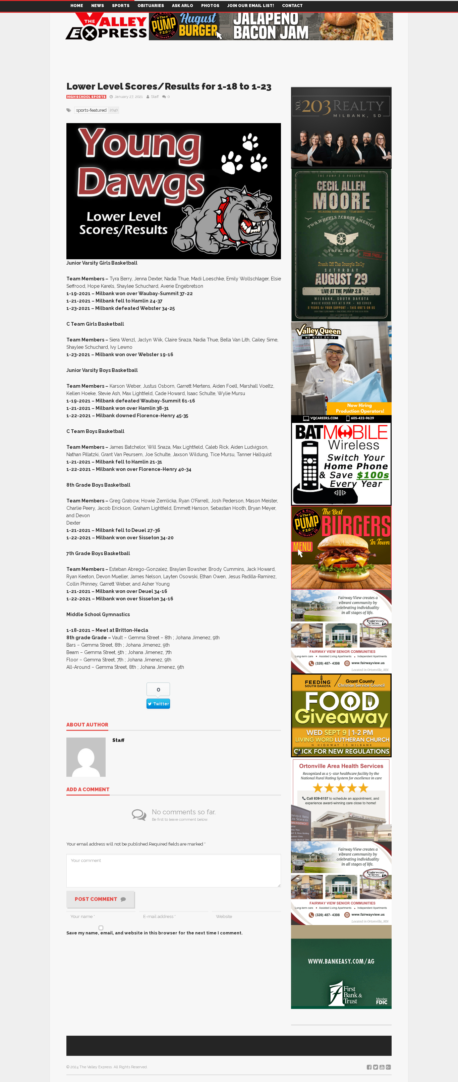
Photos (210, 5)
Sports (120, 5)
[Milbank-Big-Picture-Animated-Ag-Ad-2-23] (341, 966)
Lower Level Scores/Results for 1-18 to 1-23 (169, 86)
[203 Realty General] (341, 126)
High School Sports (86, 97)
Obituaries (150, 5)
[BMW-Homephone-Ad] (341, 463)
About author (87, 725)
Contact (292, 5)
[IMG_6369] (341, 244)
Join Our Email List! (250, 5)
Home (76, 5)
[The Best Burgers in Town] (341, 547)
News (97, 5)
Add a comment (88, 790)
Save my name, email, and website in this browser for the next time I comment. (154, 932)
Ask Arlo (182, 5)
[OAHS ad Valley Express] (341, 798)
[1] (341, 371)
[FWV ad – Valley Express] (341, 631)
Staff (155, 97)
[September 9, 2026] (341, 714)
